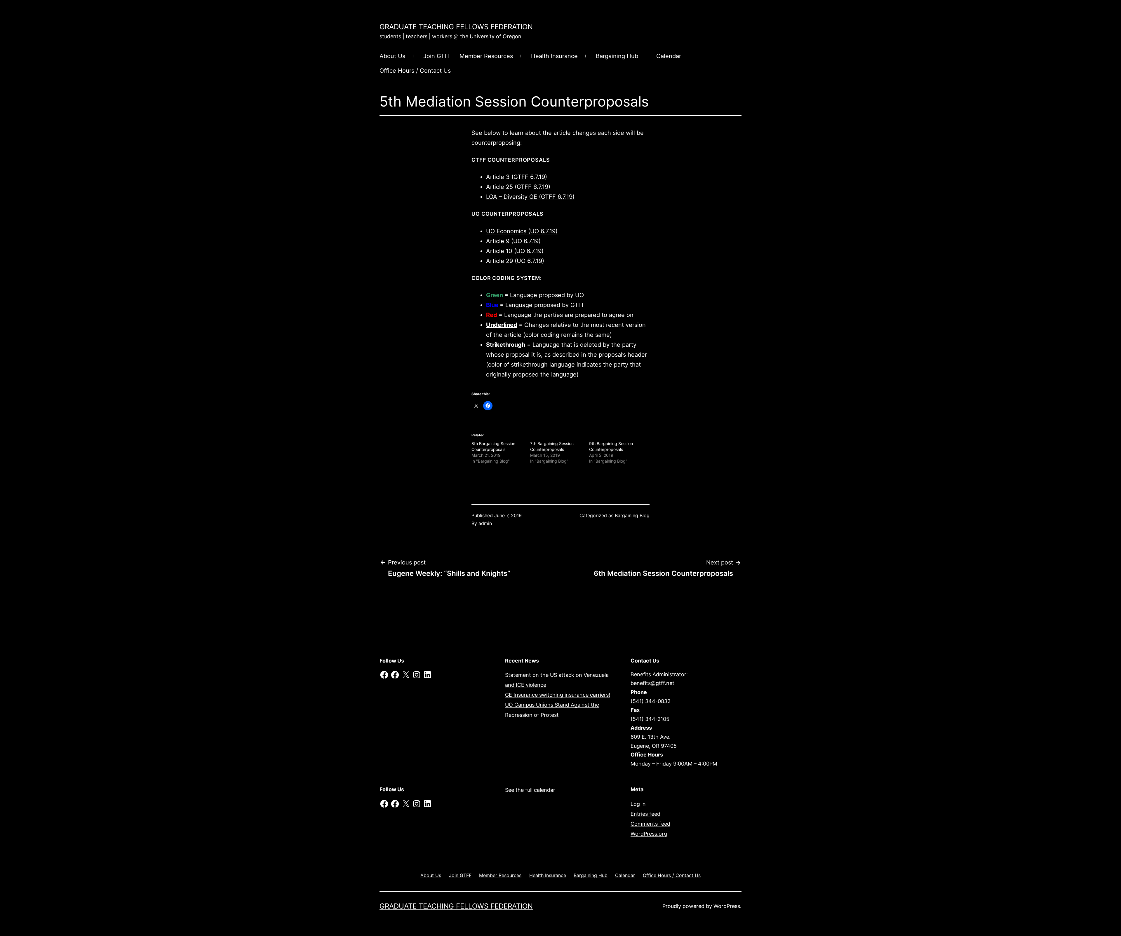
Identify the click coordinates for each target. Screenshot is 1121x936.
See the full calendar (530, 790)
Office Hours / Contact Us (415, 70)
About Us (392, 56)
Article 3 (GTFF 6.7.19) (516, 176)
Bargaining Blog (632, 515)
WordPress (726, 906)
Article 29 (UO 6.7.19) (515, 260)
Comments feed (650, 824)
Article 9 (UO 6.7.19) (513, 241)
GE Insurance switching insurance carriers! (557, 695)
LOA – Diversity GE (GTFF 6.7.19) (530, 196)
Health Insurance (554, 56)
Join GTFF (437, 56)
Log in (638, 804)
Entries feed (645, 814)
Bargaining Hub (617, 56)
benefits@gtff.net (652, 683)
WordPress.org (649, 834)
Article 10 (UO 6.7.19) (515, 251)
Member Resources (486, 56)
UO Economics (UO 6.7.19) (522, 231)
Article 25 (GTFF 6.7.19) (518, 186)
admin (485, 523)
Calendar (668, 56)
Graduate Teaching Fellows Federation (456, 26)
